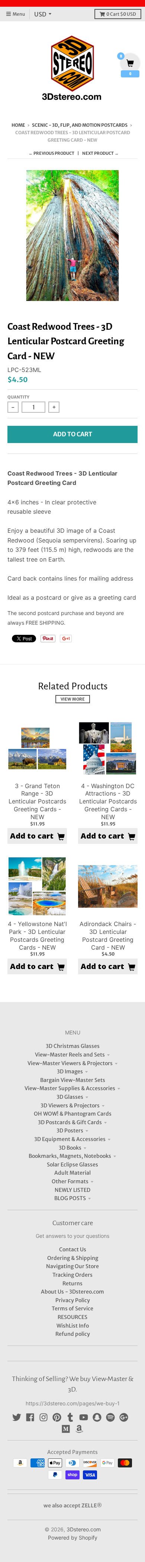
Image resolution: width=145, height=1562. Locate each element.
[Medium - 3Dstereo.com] (65, 1428)
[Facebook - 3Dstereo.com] (30, 1417)
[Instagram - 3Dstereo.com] (43, 1417)
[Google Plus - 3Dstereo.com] (123, 1417)
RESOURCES (72, 1317)
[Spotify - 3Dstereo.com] (110, 1417)
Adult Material (72, 1172)
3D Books (70, 1147)
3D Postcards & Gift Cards (70, 1122)
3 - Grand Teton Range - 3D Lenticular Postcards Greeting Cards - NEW (37, 801)
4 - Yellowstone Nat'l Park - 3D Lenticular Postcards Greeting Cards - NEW (37, 935)
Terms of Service (72, 1308)
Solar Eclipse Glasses (72, 1164)
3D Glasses (70, 1097)
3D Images (70, 1071)
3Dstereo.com (84, 1529)
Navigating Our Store (72, 1266)
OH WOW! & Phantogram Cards (73, 1113)
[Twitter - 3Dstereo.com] (16, 1417)
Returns (72, 1283)
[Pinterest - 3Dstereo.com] (56, 1417)
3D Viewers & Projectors (70, 1105)
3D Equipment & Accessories (70, 1139)
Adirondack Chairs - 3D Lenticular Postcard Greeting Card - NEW (108, 935)
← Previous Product (51, 153)
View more (73, 699)
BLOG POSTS (70, 1198)
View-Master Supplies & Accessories (70, 1088)
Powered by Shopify (72, 1537)
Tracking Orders (72, 1275)
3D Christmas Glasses (73, 1046)
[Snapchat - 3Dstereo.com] (97, 1417)
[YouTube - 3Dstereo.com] (83, 1417)
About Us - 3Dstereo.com (72, 1291)
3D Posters (70, 1130)
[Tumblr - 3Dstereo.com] (70, 1417)
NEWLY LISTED (72, 1190)
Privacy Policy (72, 1300)
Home (18, 125)
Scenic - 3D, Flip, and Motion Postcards (80, 125)
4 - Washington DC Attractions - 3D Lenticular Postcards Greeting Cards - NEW (108, 801)
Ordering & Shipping (72, 1258)
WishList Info (73, 1325)
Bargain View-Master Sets (72, 1080)
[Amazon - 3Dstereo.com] (79, 1428)
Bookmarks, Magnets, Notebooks (70, 1156)
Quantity (18, 397)
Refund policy (72, 1334)
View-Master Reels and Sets (70, 1054)
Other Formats (70, 1181)
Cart (121, 14)
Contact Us (72, 1249)
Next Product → (100, 153)
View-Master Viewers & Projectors (70, 1063)
